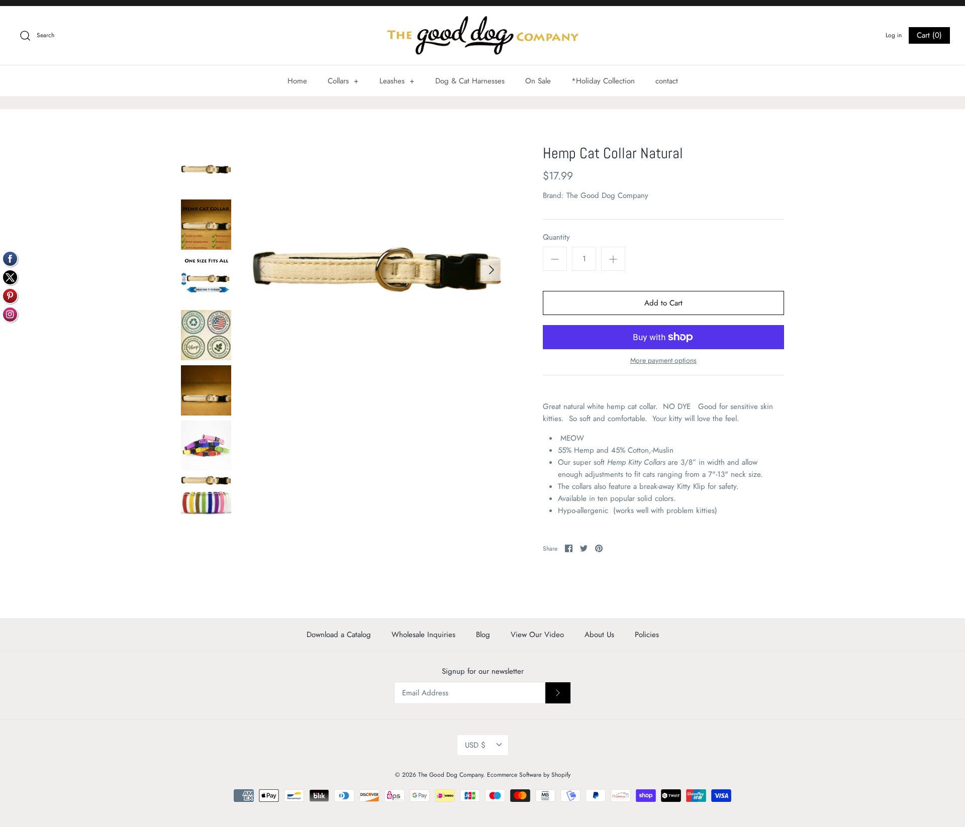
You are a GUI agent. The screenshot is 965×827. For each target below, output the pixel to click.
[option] (377, 269)
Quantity (556, 237)
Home (297, 80)
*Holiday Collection (603, 80)
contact (666, 80)
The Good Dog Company (607, 195)
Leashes (397, 80)
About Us (599, 634)
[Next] (491, 270)
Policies (647, 634)
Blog (483, 634)
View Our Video (537, 634)
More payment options (663, 360)
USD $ (475, 745)
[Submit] (557, 692)
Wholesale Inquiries (423, 634)
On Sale (538, 80)
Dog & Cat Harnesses (470, 80)
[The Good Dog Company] (482, 35)
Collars (343, 80)
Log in (894, 35)
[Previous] (262, 270)
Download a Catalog (339, 634)
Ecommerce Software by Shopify (528, 774)
